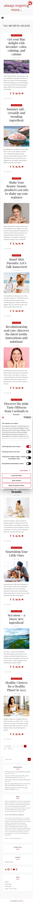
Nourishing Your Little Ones (16, 553)
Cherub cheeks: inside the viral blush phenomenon (17, 779)
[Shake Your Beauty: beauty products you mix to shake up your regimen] (16, 213)
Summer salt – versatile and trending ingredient (16, 114)
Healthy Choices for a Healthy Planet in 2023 (16, 686)
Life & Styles (16, 178)
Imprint (7, 881)
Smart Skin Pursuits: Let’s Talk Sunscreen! (16, 263)
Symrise (21, 901)
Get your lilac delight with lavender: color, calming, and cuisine (16, 46)
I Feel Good (16, 322)
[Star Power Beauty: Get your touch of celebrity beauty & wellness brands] (16, 507)
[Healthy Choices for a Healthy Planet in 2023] (16, 706)
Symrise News (18, 847)
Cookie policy (8, 886)
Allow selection (16, 480)
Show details (24, 470)
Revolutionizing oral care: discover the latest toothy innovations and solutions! (16, 334)
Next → (10, 748)
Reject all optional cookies (16, 485)
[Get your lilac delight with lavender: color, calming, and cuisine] (16, 66)
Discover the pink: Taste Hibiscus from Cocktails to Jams (16, 409)
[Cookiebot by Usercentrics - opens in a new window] (23, 417)
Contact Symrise (9, 862)
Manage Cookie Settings (11, 888)
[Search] (29, 759)
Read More (7, 98)
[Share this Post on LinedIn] (16, 94)
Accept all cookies (16, 475)
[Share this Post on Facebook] (10, 94)
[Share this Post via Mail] (22, 94)
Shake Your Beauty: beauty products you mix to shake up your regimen (16, 189)
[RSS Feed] (19, 94)
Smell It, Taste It (16, 35)
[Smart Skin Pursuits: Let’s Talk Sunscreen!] (16, 282)
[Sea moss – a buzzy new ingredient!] (16, 638)
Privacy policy (8, 884)
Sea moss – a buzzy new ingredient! (16, 619)
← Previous (8, 746)
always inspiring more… (16, 7)
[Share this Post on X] (13, 94)
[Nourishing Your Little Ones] (16, 571)
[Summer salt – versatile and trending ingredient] (16, 136)
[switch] (28, 451)
